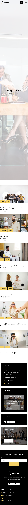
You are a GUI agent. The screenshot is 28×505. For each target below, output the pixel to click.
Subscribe (14, 464)
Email (2, 457)
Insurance (4, 288)
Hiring (3, 201)
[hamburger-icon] (25, 2)
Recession (4, 230)
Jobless (7, 317)
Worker (10, 230)
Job (8, 201)
